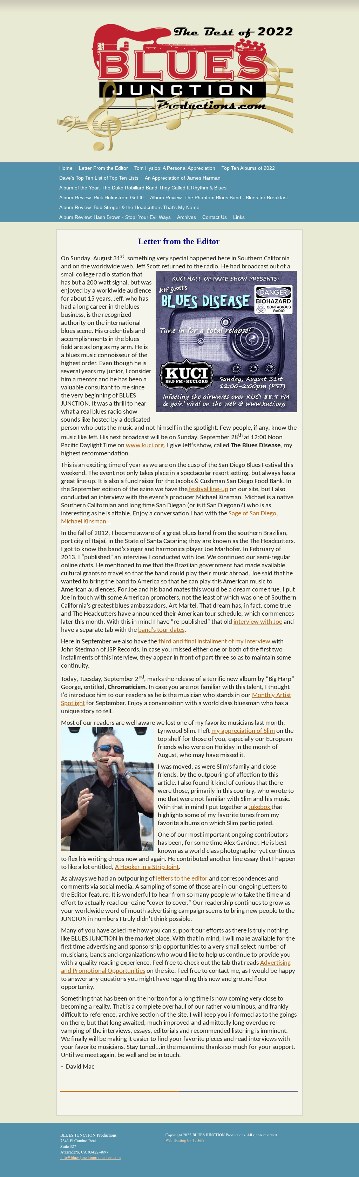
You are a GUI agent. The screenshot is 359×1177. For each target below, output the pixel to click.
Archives (186, 217)
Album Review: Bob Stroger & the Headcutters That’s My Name (129, 207)
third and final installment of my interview (214, 641)
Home (66, 168)
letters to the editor (182, 879)
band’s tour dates (161, 630)
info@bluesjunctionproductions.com (90, 1157)
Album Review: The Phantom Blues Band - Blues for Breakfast (219, 197)
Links (239, 217)
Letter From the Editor (103, 168)
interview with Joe (257, 622)
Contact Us (214, 217)
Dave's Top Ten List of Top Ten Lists (98, 178)
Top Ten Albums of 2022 (248, 168)
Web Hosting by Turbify (185, 1140)
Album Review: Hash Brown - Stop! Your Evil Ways (115, 217)
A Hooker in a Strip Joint (147, 867)
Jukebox (260, 807)
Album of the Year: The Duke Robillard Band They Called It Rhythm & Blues (142, 187)
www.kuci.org (145, 445)
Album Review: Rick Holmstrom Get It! (101, 197)
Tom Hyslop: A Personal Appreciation (174, 168)
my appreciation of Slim (243, 731)
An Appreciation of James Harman (183, 178)
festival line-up (208, 489)
